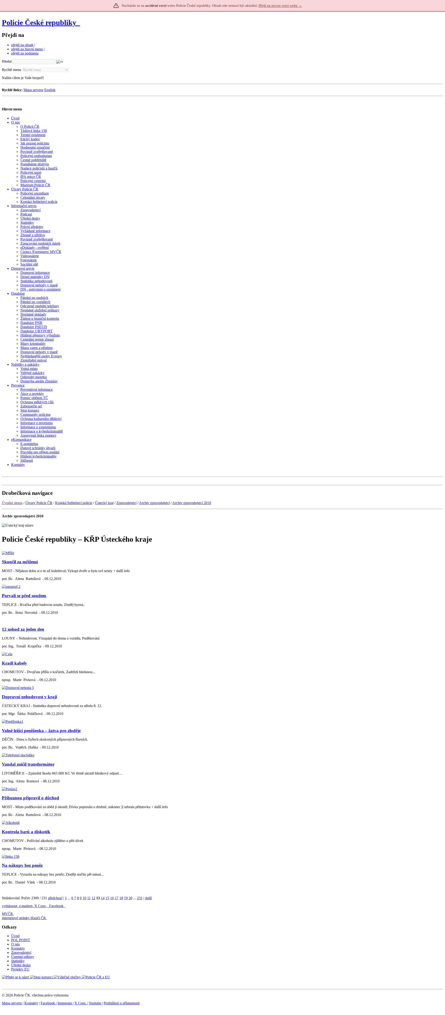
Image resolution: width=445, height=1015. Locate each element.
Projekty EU (20, 969)
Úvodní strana (12, 503)
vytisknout (9, 906)
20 (130, 898)
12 (93, 898)
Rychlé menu (11, 70)
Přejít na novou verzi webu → (280, 5)
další (148, 898)
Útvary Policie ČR (38, 503)
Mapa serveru (33, 90)
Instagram (65, 1003)
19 (126, 898)
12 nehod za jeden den (23, 629)
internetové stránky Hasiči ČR (24, 918)
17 (116, 898)
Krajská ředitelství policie (73, 503)
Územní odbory (22, 957)
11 (89, 898)
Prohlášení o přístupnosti (122, 1003)
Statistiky (18, 961)
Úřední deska (21, 965)
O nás (15, 944)
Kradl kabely (14, 663)
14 (103, 898)
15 (107, 898)
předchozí (55, 898)
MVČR (7, 914)
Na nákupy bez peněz (22, 865)
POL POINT (20, 940)
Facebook (56, 906)
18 (121, 898)
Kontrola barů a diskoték (26, 831)
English (49, 90)
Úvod (15, 936)
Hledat (7, 61)
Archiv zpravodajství (154, 503)
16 (112, 898)
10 (84, 898)
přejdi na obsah (22, 45)
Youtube (95, 1003)
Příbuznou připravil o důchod (30, 797)
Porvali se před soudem (24, 595)
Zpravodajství (126, 503)
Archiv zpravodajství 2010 (191, 503)
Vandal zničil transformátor (28, 764)
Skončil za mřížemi (20, 561)
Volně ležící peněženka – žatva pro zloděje (41, 730)
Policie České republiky (39, 22)
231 (140, 898)
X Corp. (40, 906)
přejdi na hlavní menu (27, 49)
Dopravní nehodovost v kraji (29, 696)
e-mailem (25, 906)
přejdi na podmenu (24, 53)
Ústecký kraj (104, 503)
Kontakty (18, 948)
